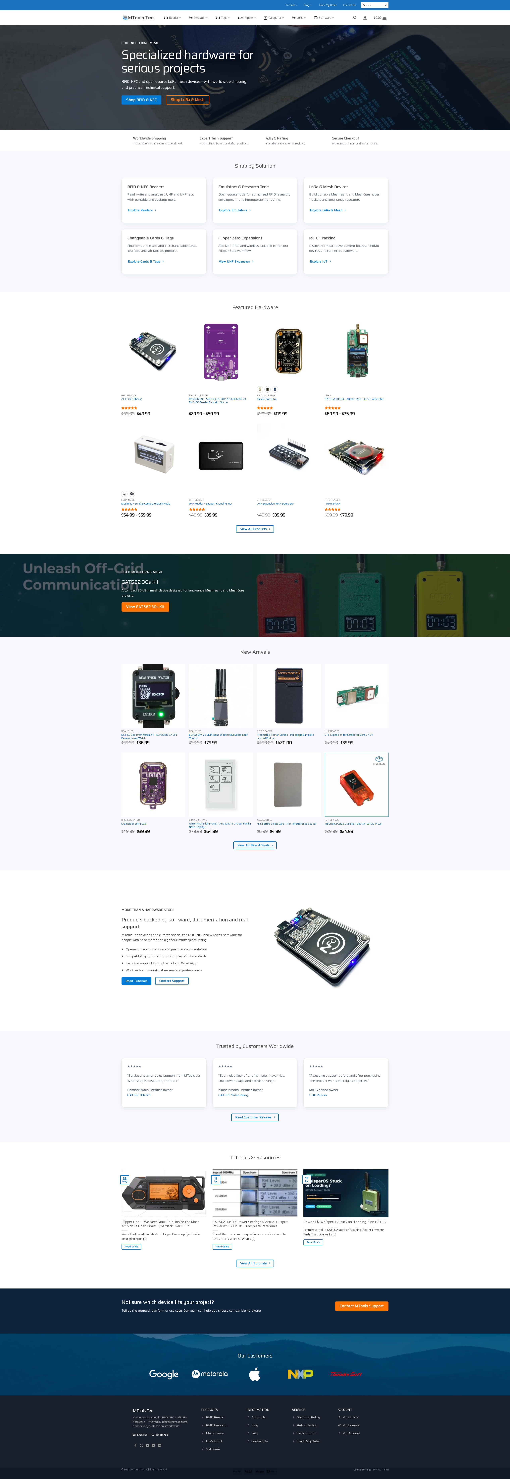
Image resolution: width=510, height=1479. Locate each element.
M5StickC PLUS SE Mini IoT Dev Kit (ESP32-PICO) (353, 824)
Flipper (248, 18)
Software (325, 18)
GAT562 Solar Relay (233, 1095)
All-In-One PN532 (131, 399)
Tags (224, 18)
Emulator (200, 18)
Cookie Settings (362, 1469)
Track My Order (327, 5)
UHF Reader (318, 1095)
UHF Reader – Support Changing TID (210, 504)
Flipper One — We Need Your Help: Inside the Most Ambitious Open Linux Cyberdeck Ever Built (160, 1224)
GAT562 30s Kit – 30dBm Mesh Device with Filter (354, 399)
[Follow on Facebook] (135, 1445)
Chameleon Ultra (267, 399)
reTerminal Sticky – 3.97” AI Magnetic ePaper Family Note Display (220, 825)
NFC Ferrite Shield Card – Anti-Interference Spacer (286, 824)
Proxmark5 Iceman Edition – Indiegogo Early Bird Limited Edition (285, 736)
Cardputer (275, 18)
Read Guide (131, 1246)
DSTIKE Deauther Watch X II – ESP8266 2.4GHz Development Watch (149, 736)
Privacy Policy (381, 1469)
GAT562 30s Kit (139, 1095)
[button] (354, 18)
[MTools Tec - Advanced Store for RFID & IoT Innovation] (138, 17)
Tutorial (290, 5)
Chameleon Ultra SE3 (133, 824)
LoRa (300, 18)
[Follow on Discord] (159, 1445)
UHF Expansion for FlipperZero (275, 504)
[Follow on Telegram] (153, 1445)
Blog (306, 5)
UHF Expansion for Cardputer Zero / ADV (349, 735)
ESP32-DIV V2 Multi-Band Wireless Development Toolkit (218, 736)
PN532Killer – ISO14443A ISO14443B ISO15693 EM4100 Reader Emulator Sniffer (217, 400)
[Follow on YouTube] (147, 1445)
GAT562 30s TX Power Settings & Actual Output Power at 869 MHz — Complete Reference (250, 1224)
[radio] (260, 389)
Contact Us (349, 5)
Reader (173, 18)
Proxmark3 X (332, 504)
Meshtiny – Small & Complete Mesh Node (145, 504)
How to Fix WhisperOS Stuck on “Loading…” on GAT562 (345, 1222)
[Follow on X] (141, 1445)
